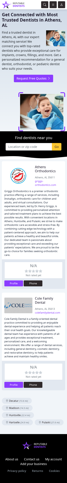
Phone (33, 283)
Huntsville (19, 415)
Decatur (18, 400)
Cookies (54, 471)
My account (53, 459)
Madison (18, 408)
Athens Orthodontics (45, 169)
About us (11, 459)
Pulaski (50, 422)
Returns (37, 471)
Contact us (31, 459)
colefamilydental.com (47, 312)
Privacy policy (16, 471)
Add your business (33, 464)
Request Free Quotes (32, 78)
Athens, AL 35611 (45, 177)
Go (57, 147)
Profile (14, 283)
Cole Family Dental (44, 300)
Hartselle (18, 422)
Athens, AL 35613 (45, 309)
